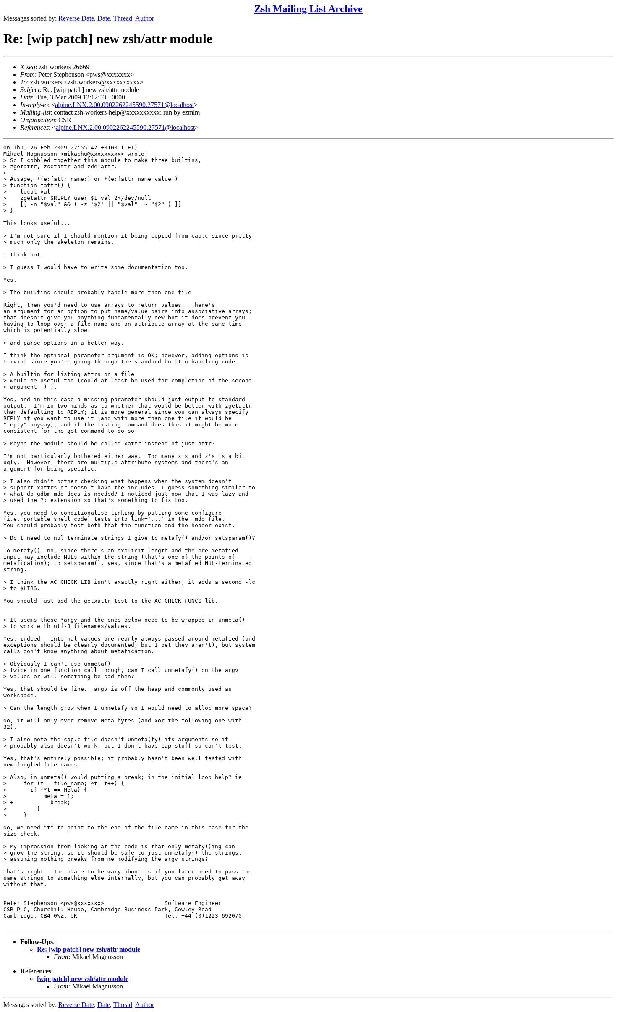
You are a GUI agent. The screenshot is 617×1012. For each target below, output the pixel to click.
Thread (122, 18)
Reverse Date (76, 18)
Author (144, 18)
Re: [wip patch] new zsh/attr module (88, 949)
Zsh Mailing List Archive (308, 8)
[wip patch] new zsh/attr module (82, 978)
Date (103, 18)
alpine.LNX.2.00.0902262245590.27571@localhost (124, 104)
